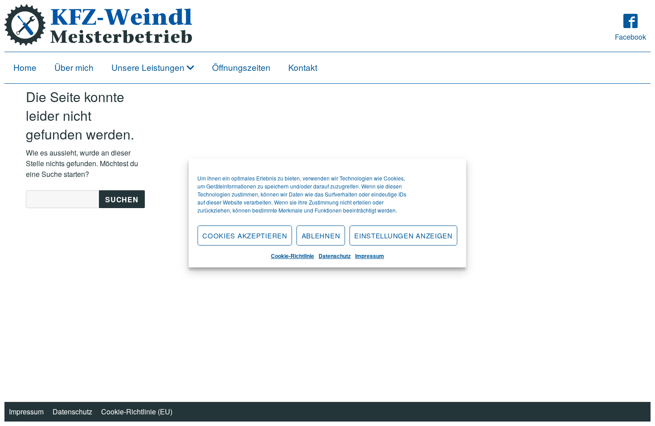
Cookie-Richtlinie (292, 256)
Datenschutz (335, 256)
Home (25, 67)
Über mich (74, 67)
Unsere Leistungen (147, 67)
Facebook (630, 37)
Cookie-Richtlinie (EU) (136, 411)
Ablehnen (321, 235)
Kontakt (302, 67)
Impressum (369, 256)
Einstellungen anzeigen (403, 235)
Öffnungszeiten (241, 67)
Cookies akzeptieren (244, 235)
